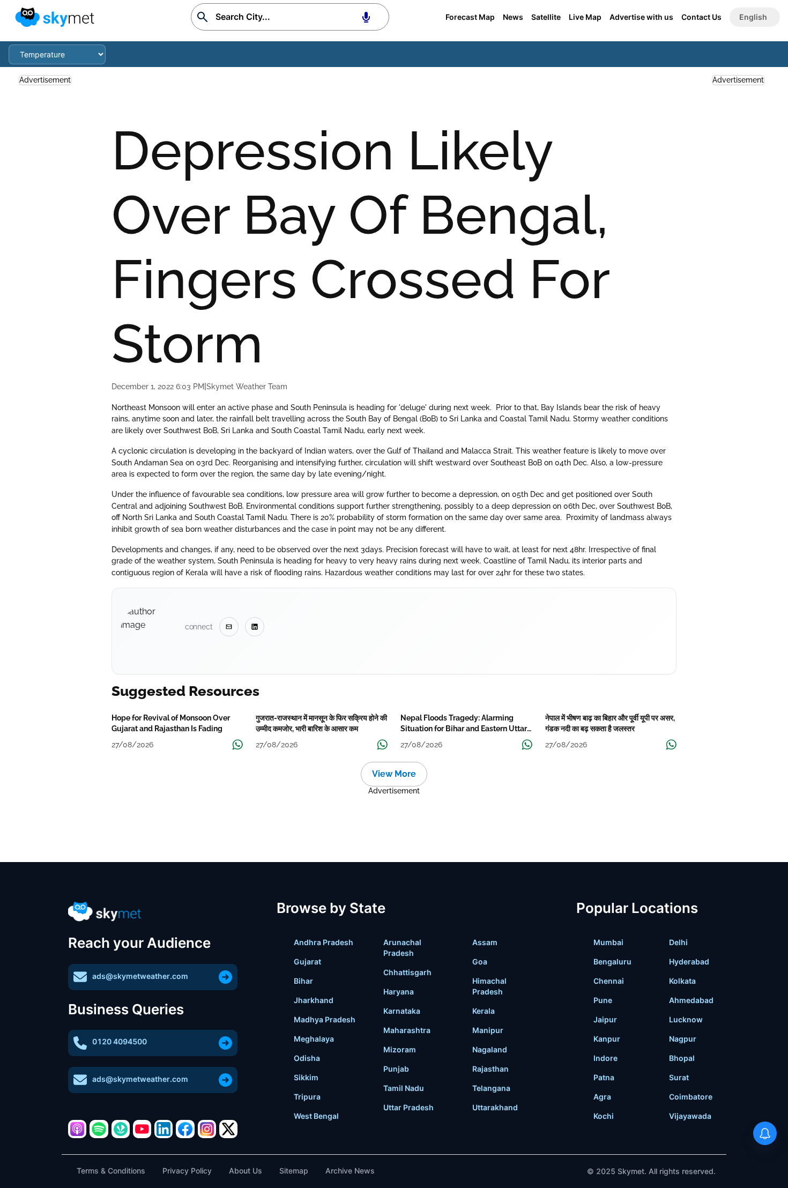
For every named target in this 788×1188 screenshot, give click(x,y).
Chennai (608, 980)
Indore (605, 1058)
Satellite (546, 16)
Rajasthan (490, 1068)
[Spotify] (99, 1129)
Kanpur (606, 1038)
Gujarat (307, 961)
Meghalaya (314, 1038)
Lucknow (686, 1019)
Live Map (585, 16)
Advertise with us (641, 16)
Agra (602, 1096)
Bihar (303, 980)
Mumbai (608, 942)
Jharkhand (313, 1000)
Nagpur (682, 1038)
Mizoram (399, 1049)
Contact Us (701, 16)
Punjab (396, 1068)
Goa (479, 961)
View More (394, 774)
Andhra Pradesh (323, 942)
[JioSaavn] (120, 1129)
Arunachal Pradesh (402, 947)
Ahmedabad (691, 1000)
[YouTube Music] (142, 1129)
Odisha (307, 1058)
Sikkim (306, 1077)
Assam (484, 942)
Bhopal (682, 1058)
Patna (603, 1077)
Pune (602, 1000)
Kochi (603, 1115)
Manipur (487, 1030)
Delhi (678, 942)
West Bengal (316, 1115)
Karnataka (401, 1010)
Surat (679, 1077)
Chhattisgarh (407, 972)
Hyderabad (689, 961)
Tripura (307, 1096)
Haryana (398, 991)
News (513, 16)
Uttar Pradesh (408, 1107)
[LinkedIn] (163, 1129)
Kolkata (682, 980)
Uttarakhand (495, 1107)
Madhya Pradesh (324, 1019)
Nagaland (489, 1049)
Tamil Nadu (403, 1088)
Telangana (491, 1088)
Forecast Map (470, 16)
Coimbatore (690, 1096)
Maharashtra (406, 1030)
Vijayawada (690, 1115)
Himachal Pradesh (489, 986)
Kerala (483, 1010)
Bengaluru (612, 961)
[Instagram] (207, 1129)
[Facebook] (185, 1129)
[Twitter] (228, 1129)
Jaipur (605, 1019)
